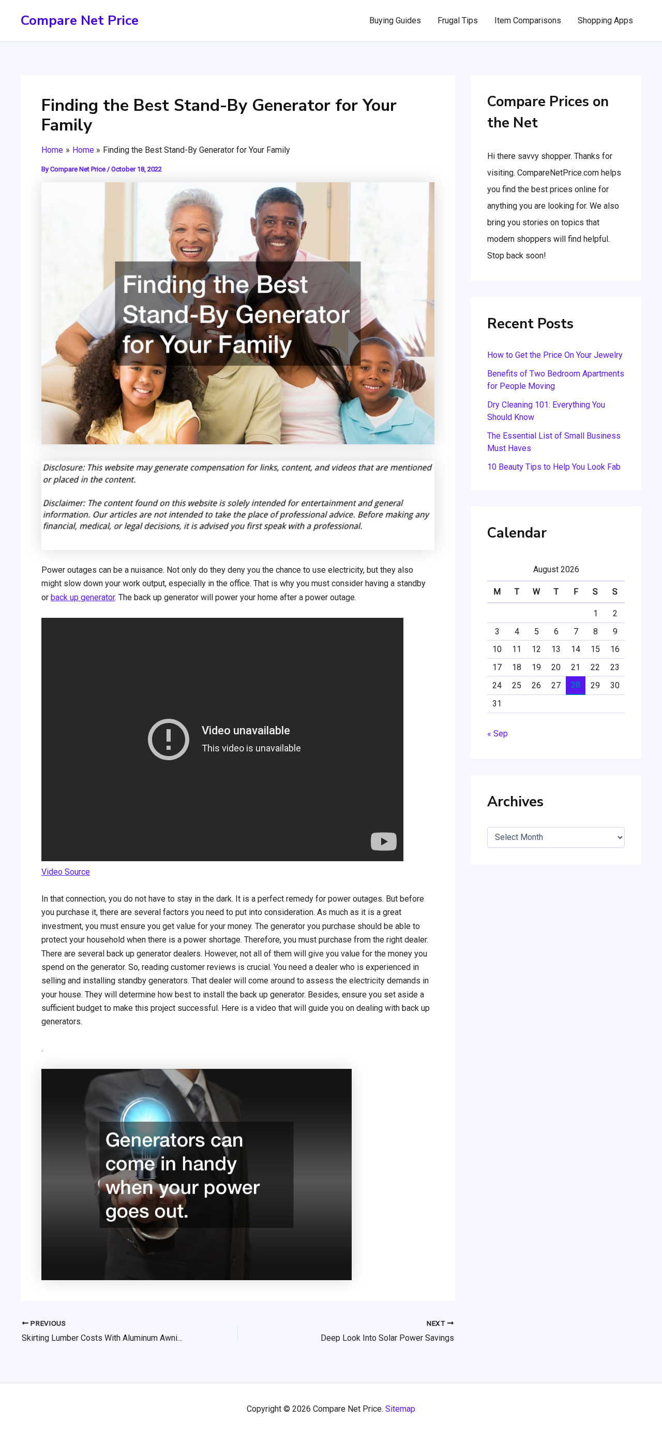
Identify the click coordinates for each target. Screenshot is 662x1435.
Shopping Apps (605, 20)
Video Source (65, 872)
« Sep (497, 733)
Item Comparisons (527, 20)
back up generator (83, 597)
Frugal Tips (458, 20)
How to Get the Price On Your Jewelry (555, 355)
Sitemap (400, 1409)
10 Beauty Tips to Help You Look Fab (554, 467)
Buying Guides (395, 20)
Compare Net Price (80, 20)
